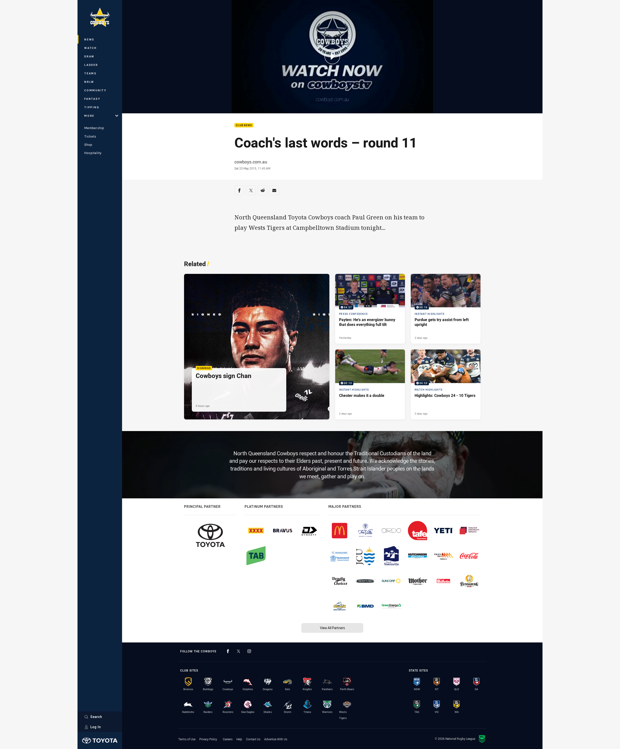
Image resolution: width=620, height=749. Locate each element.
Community (95, 90)
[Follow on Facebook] (228, 651)
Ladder (91, 65)
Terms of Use (186, 739)
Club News (244, 125)
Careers (227, 739)
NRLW (89, 82)
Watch (90, 48)
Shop (88, 144)
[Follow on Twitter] (238, 651)
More (89, 115)
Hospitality (92, 153)
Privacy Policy (208, 739)
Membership (94, 128)
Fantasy (92, 98)
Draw (89, 56)
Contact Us (253, 739)
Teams (90, 73)
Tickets (90, 136)
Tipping (91, 107)
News (89, 39)
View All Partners (332, 627)
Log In (95, 727)
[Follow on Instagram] (249, 651)
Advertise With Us (275, 739)
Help (239, 739)
